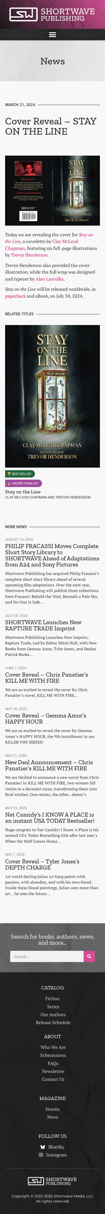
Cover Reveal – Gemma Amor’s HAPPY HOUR (45, 718)
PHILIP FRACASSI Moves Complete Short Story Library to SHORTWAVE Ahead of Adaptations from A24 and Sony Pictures (52, 555)
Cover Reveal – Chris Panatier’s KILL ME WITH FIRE (46, 677)
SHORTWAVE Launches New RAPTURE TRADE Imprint (43, 625)
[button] (52, 34)
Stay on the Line (23, 492)
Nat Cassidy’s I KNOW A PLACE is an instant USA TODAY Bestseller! (50, 817)
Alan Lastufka (49, 279)
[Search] (89, 956)
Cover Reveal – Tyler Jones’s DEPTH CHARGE (42, 864)
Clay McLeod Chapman (26, 497)
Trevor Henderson (29, 255)
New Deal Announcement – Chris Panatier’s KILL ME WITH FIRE (49, 765)
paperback (15, 296)
